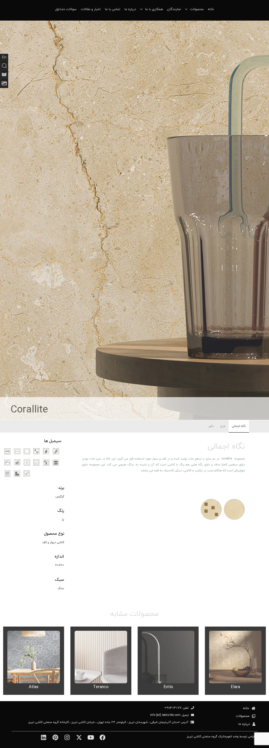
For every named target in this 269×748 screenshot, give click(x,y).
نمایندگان (174, 9)
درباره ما (130, 9)
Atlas (33, 686)
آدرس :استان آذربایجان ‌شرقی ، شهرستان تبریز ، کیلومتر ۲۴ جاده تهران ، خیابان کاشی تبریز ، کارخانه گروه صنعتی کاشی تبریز (108, 722)
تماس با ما (112, 9)
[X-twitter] (79, 738)
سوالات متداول (65, 9)
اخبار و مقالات (91, 9)
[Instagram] (67, 738)
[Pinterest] (55, 738)
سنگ (61, 588)
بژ (63, 519)
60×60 (59, 565)
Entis (168, 686)
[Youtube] (91, 738)
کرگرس (59, 496)
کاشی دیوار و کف (53, 542)
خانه (211, 9)
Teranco (101, 686)
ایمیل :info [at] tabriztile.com (169, 715)
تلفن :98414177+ (176, 707)
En (4, 57)
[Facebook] (102, 738)
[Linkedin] (43, 738)
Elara (235, 686)
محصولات (242, 716)
